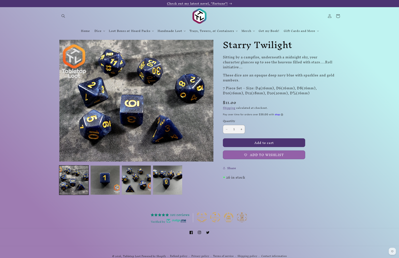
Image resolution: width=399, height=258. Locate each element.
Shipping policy (247, 256)
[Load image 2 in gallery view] (105, 180)
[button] (63, 16)
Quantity (229, 121)
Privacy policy (200, 256)
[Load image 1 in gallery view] (74, 180)
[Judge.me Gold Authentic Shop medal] (202, 217)
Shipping (229, 108)
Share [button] (231, 168)
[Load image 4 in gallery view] (167, 180)
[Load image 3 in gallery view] (136, 180)
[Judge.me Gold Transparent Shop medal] (215, 217)
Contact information (274, 256)
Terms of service (223, 256)
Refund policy (178, 256)
